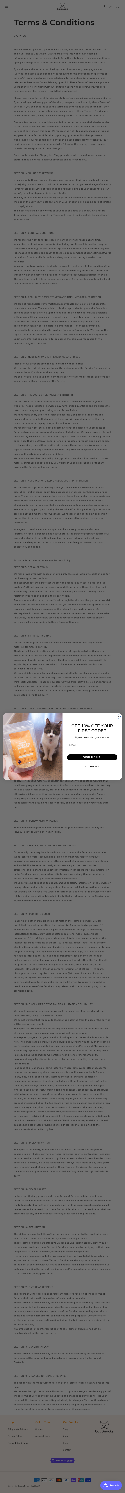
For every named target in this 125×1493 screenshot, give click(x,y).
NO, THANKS (92, 766)
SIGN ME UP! (92, 757)
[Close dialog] (118, 716)
